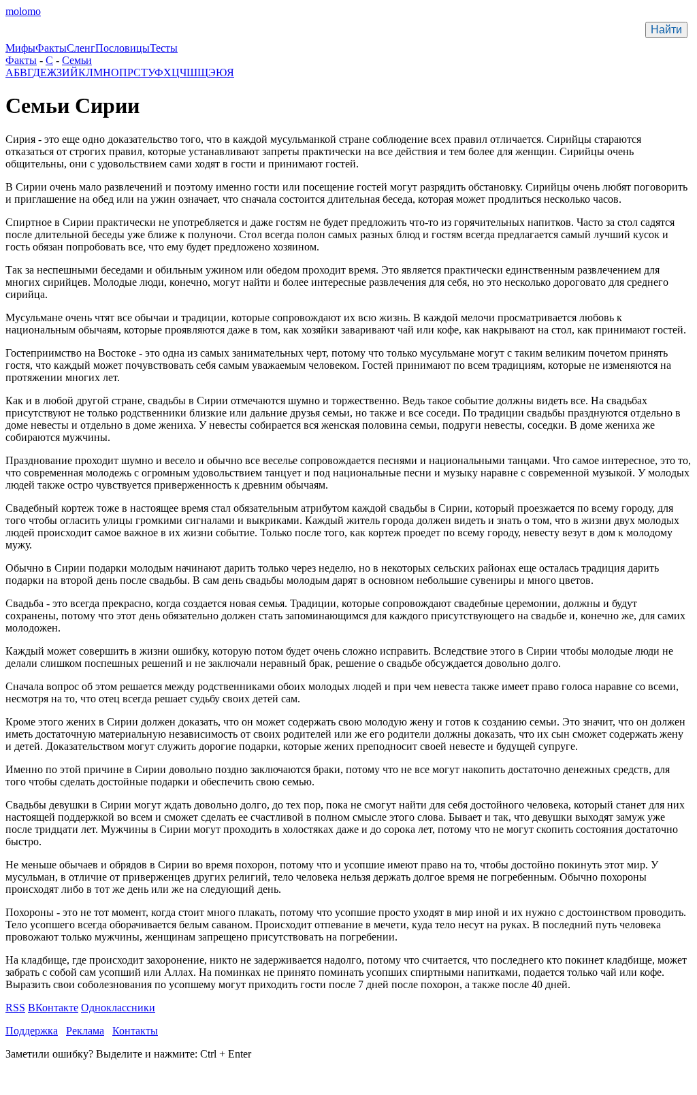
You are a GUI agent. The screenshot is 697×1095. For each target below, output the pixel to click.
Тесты (164, 48)
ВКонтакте (53, 1007)
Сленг (81, 48)
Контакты (135, 1030)
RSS (15, 1007)
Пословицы (122, 48)
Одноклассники (118, 1007)
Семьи (77, 60)
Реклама (85, 1030)
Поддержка (31, 1030)
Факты (51, 48)
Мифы (20, 48)
